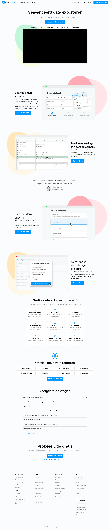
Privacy (55, 527)
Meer (73, 17)
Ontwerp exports (40, 17)
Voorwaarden (62, 527)
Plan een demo (47, 459)
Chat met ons (63, 459)
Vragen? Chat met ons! (29, 433)
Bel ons (55, 459)
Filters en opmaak (52, 17)
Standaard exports (64, 17)
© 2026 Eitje (47, 527)
